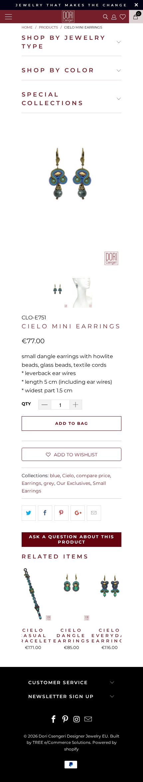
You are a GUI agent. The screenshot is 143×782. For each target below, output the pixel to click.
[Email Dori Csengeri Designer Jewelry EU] (88, 720)
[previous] (28, 192)
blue (55, 476)
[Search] (105, 16)
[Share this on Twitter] (29, 513)
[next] (115, 192)
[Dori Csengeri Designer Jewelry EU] (71, 16)
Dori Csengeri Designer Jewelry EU (73, 736)
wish (122, 16)
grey (49, 483)
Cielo (68, 476)
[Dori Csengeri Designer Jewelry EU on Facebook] (54, 720)
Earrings (31, 483)
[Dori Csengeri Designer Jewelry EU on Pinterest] (66, 720)
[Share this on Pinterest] (61, 513)
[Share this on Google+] (78, 513)
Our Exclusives (73, 483)
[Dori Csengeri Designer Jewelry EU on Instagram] (77, 720)
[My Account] (113, 17)
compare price (93, 476)
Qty (26, 403)
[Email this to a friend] (94, 513)
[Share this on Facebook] (45, 513)
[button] (71, 454)
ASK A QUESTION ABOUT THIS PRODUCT (71, 539)
